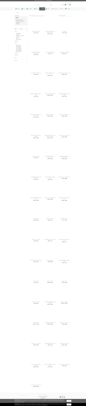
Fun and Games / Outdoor (20, 20)
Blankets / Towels (19, 19)
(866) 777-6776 (49, 0)
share (41, 36)
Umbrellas (18, 22)
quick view (32, 36)
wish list (37, 36)
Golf (17, 18)
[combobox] (66, 16)
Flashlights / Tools (19, 21)
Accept (69, 404)
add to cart (36, 70)
